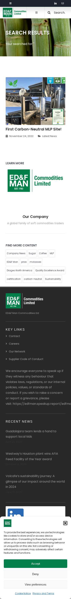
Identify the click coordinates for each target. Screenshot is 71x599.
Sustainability (53, 279)
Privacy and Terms (43, 593)
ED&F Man (12, 261)
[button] (65, 523)
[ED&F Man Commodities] (15, 9)
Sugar (32, 253)
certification (14, 279)
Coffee (43, 253)
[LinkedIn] (17, 510)
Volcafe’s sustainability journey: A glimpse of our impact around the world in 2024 (35, 481)
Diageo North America (19, 270)
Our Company (35, 216)
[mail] (62, 3)
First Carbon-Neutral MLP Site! (34, 129)
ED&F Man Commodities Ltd (22, 313)
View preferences (35, 584)
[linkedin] (55, 3)
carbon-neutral (33, 279)
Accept (35, 563)
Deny (35, 574)
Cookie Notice (23, 593)
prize (24, 261)
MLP (52, 253)
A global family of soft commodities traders (35, 223)
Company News (16, 253)
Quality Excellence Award (49, 270)
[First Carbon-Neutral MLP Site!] (35, 80)
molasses (35, 261)
